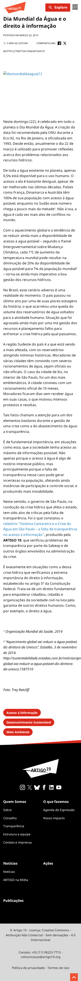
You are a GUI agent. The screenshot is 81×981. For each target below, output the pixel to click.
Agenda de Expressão (59, 810)
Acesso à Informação (22, 713)
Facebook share (59, 43)
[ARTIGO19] (14, 7)
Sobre (7, 810)
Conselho (10, 818)
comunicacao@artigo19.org (40, 957)
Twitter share (65, 43)
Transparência (13, 826)
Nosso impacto (54, 818)
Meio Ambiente (17, 732)
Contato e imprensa (17, 842)
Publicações (13, 900)
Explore (60, 7)
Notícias (9, 872)
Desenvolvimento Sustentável (28, 722)
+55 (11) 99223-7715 (46, 952)
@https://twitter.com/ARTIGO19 (23, 51)
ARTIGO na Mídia (15, 880)
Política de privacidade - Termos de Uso (40, 968)
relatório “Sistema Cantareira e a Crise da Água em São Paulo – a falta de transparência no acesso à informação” (40, 529)
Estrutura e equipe (16, 834)
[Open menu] (75, 7)
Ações (48, 863)
